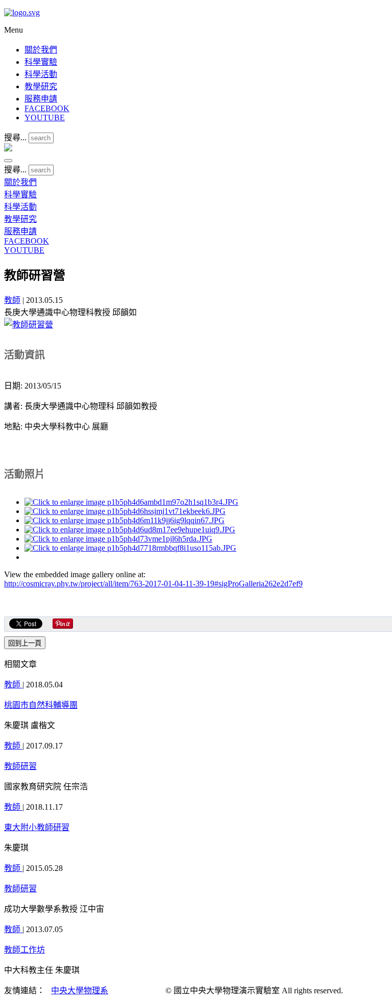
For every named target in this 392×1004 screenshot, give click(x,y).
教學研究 (40, 86)
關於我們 (40, 49)
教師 (12, 300)
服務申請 (40, 98)
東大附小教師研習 (36, 827)
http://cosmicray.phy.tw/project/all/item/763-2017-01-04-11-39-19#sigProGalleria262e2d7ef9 (153, 583)
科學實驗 (40, 62)
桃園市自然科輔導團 (41, 705)
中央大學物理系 (79, 990)
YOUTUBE (44, 117)
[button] (8, 160)
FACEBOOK (46, 108)
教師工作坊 (24, 949)
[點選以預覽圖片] (28, 324)
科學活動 (40, 74)
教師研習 (20, 766)
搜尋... (15, 137)
